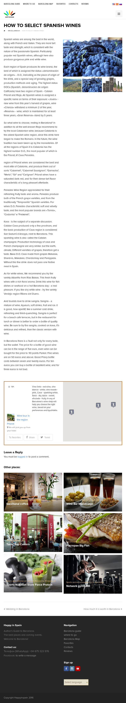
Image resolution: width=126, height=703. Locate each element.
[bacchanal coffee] (33, 492)
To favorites (15, 437)
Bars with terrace (99, 500)
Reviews (68, 651)
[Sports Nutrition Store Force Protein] (33, 573)
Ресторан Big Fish (77, 545)
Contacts (68, 647)
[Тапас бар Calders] (33, 532)
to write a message (26, 655)
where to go (70, 634)
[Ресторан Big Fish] (93, 533)
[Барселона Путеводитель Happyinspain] (9, 14)
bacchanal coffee (17, 504)
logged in (23, 456)
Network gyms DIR (78, 586)
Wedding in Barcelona (17, 609)
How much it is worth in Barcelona (102, 609)
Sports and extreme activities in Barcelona (25, 581)
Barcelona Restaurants (76, 542)
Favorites (69, 643)
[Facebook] (66, 668)
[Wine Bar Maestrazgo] (93, 492)
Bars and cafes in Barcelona (18, 500)
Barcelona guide (72, 631)
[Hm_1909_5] (92, 57)
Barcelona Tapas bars (15, 540)
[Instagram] (72, 668)
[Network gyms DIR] (93, 574)
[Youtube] (77, 668)
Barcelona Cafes (48, 500)
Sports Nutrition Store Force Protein (29, 584)
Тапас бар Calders (18, 544)
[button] (98, 405)
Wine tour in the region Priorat (18, 419)
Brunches (36, 500)
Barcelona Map (72, 639)
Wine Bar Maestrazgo (79, 504)
